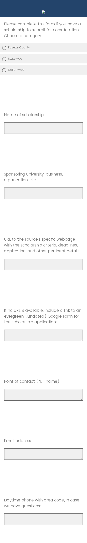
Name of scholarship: (24, 115)
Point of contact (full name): (32, 381)
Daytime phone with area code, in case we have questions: (41, 503)
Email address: (18, 440)
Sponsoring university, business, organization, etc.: (33, 177)
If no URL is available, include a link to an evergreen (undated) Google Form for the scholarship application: (42, 316)
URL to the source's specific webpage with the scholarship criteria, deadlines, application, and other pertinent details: (42, 245)
